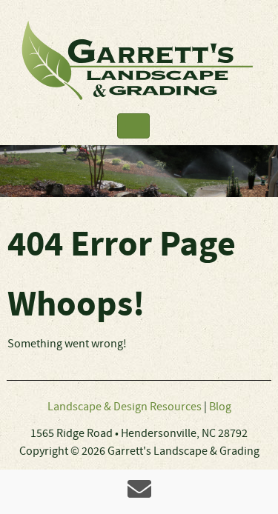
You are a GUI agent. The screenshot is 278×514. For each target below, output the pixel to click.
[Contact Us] (139, 494)
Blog (220, 407)
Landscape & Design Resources (124, 407)
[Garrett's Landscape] (139, 60)
